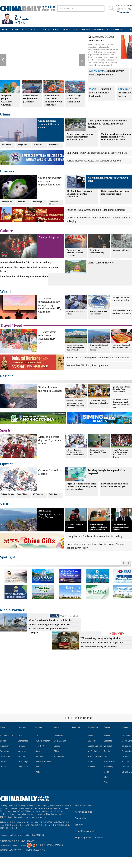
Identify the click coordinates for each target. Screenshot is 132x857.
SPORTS (76, 29)
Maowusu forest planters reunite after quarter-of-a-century (98, 526)
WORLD (25, 29)
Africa (56, 751)
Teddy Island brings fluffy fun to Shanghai (99, 401)
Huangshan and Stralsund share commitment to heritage (94, 536)
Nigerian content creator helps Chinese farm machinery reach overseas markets (81, 486)
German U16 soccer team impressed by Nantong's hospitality (75, 402)
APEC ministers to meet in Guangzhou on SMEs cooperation (79, 194)
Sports (5, 430)
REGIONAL (96, 29)
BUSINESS (35, 29)
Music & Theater (42, 741)
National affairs (6, 736)
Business (7, 171)
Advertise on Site (83, 812)
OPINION (86, 29)
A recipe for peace (49, 237)
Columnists (126, 746)
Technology (37, 202)
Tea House (53, 144)
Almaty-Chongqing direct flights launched (49, 624)
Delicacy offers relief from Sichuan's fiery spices (47, 337)
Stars (106, 782)
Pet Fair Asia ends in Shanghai (74, 525)
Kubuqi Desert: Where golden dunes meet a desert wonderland (98, 357)
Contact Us (80, 818)
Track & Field (109, 761)
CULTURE (45, 29)
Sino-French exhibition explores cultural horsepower (28, 276)
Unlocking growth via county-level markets (100, 93)
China (5, 114)
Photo (38, 772)
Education (4, 751)
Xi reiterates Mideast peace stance (101, 38)
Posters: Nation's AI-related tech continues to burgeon (93, 160)
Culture (6, 231)
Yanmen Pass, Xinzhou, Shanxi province (87, 365)
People (3, 761)
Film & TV (39, 746)
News (90, 736)
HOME (5, 29)
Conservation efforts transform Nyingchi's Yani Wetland (75, 347)
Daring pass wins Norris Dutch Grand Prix (98, 452)
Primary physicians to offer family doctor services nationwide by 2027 (79, 137)
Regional (7, 376)
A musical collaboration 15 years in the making (25, 262)
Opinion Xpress (7, 494)
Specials (91, 767)
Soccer (107, 736)
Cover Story (5, 756)
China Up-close (7, 202)
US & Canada (60, 741)
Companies (23, 741)
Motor (106, 772)
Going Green (22, 144)
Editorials (123, 89)
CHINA (15, 29)
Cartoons (126, 756)
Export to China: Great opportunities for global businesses (95, 209)
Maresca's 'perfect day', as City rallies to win (49, 440)
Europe (57, 746)
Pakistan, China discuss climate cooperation (101, 642)
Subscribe (121, 9)
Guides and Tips (95, 746)
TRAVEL (56, 29)
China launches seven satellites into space (49, 124)
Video (38, 767)
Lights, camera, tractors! (101, 262)
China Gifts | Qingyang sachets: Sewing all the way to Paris (96, 152)
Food (18, 325)
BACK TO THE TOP (79, 718)
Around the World (95, 756)
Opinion (7, 464)
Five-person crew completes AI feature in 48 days (74, 252)
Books (38, 751)
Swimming (108, 767)
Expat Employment (84, 831)
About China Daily (84, 805)
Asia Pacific (59, 736)
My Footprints (93, 751)
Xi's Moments (96, 70)
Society (3, 741)
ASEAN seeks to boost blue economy (99, 312)
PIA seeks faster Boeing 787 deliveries (98, 646)
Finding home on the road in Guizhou (50, 389)
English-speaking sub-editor (89, 837)
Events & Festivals (43, 761)
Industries (22, 751)
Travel (5, 325)
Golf (105, 756)
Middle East (59, 756)
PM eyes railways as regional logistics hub (100, 638)
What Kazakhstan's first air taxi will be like (50, 620)
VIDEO (66, 29)
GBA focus (37, 144)
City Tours (92, 741)
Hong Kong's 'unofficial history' (97, 251)
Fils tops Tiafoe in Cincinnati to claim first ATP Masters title (75, 452)
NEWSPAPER (115, 29)
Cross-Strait (6, 144)
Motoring (21, 756)
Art (36, 736)
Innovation (4, 746)
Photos (3, 767)
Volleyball (108, 746)
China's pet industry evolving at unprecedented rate (49, 181)
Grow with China (53, 203)
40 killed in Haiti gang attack (75, 312)
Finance (21, 746)
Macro (92, 89)
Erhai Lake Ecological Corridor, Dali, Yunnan (99, 347)
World (5, 292)
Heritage (39, 756)
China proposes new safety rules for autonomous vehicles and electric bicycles (107, 123)
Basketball (108, 741)
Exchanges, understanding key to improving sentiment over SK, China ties (49, 305)
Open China (22, 494)
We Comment (38, 494)
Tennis (107, 751)
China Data (21, 202)
